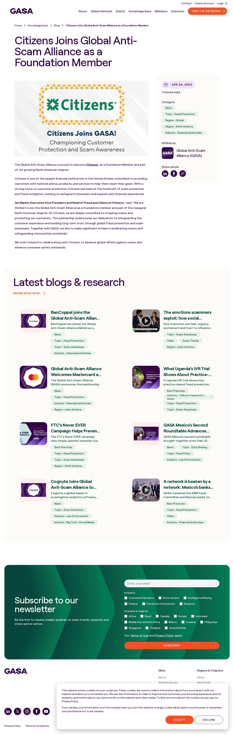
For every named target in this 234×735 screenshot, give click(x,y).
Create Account (204, 3)
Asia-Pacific (204, 682)
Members (161, 11)
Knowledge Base (140, 11)
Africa (200, 677)
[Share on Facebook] (174, 173)
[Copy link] (182, 173)
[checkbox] (171, 601)
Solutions (177, 11)
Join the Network (206, 10)
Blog (57, 25)
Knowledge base (38, 25)
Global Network (101, 11)
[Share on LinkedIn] (165, 173)
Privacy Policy (12, 725)
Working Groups (168, 682)
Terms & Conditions (37, 725)
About (82, 11)
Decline (209, 719)
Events (120, 11)
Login (220, 3)
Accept (179, 719)
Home (18, 25)
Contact (186, 3)
